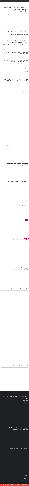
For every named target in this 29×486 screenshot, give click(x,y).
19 (25, 478)
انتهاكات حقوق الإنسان (26, 400)
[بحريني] (1, 0)
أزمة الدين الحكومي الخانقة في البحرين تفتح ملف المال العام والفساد (19, 387)
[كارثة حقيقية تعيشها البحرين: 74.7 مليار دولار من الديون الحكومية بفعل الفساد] (14, 278)
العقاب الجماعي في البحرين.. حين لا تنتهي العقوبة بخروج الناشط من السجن (18, 365)
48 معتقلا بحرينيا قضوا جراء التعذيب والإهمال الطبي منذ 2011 (21, 239)
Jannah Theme (2, 484)
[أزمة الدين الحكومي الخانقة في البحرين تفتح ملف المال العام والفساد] (14, 377)
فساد (27, 403)
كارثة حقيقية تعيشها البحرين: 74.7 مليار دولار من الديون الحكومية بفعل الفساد (18, 288)
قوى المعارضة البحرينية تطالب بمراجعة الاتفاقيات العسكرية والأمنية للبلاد (18, 310)
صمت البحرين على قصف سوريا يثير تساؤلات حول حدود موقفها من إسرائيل (18, 267)
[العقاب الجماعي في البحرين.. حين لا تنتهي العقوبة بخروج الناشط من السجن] (14, 338)
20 (24, 478)
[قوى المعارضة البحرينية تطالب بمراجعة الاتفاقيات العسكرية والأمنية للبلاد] (14, 300)
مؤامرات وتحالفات (26, 402)
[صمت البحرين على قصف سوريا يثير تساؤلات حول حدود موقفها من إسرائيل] (14, 257)
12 (25, 477)
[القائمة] (27, 1)
